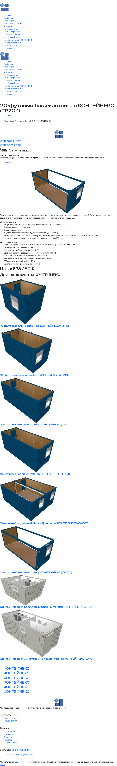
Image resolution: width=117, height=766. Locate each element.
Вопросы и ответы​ (15, 45)
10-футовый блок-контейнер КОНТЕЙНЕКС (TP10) (34, 325)
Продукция (9, 20)
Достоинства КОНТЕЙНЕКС (19, 40)
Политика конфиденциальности (18, 754)
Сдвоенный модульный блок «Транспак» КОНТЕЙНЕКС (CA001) (44, 523)
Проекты (8, 740)
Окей (2, 764)
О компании (13, 29)
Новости (11, 48)
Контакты (8, 26)
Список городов (11, 742)
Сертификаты (13, 32)
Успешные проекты (13, 23)
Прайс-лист (9, 18)
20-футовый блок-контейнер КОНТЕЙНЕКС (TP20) (35, 424)
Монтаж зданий (14, 43)
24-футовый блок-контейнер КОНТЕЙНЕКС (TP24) (35, 474)
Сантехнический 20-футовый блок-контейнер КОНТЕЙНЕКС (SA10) (46, 658)
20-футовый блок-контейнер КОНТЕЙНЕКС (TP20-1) (36, 572)
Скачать (7, 162)
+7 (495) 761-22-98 (10, 145)
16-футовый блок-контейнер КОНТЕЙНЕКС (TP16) (34, 375)
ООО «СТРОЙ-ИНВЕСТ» (22, 750)
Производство (13, 34)
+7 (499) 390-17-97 (10, 141)
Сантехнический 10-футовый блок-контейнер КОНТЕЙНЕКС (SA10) (46, 606)
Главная (7, 15)
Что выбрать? (13, 37)
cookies (18, 762)
